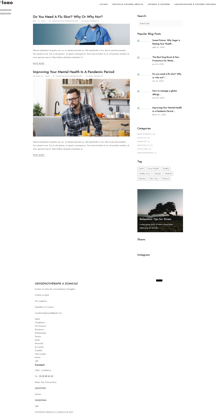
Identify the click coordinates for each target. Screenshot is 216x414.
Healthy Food (144, 173)
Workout (165, 178)
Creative (141, 141)
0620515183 (40, 388)
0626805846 (40, 400)
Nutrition (142, 149)
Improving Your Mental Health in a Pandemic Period (73, 71)
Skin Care (154, 178)
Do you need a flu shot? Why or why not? (68, 16)
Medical (168, 173)
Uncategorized (145, 153)
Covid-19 (141, 138)
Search (180, 23)
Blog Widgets (92, 21)
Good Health (153, 168)
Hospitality (143, 145)
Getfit (141, 168)
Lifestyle (157, 173)
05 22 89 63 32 (46, 376)
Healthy (166, 168)
